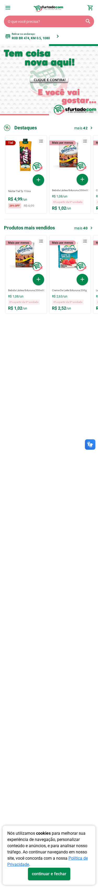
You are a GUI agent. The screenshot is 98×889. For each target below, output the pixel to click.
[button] (8, 8)
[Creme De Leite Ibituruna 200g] (70, 256)
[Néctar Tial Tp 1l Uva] (26, 156)
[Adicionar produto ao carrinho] (38, 180)
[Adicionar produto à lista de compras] (41, 141)
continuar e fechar (49, 873)
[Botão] (8, 8)
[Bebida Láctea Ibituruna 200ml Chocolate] (70, 156)
